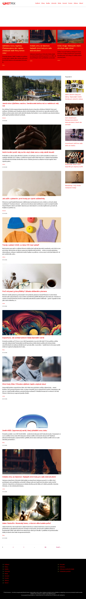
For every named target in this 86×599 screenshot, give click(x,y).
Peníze (70, 3)
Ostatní (64, 3)
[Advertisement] (43, 16)
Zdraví (81, 3)
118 (45, 547)
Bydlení (37, 3)
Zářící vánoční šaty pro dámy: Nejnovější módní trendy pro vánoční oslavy (74, 97)
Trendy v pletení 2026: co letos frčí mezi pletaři (20, 245)
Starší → (58, 547)
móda (31, 60)
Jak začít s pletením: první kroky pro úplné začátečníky (23, 199)
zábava (3, 257)
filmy (3, 65)
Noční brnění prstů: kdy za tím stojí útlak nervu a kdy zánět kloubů (28, 152)
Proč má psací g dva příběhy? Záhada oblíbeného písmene (24, 291)
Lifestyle (53, 3)
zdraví (58, 60)
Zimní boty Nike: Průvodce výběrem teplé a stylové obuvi (24, 384)
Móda (59, 3)
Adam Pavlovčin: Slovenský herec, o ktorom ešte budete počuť (26, 523)
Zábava (76, 3)
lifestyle (4, 117)
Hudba (48, 3)
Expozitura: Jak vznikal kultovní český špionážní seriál (23, 338)
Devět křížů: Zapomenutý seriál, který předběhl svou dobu (24, 430)
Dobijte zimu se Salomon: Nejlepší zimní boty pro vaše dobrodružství (41, 48)
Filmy (43, 3)
